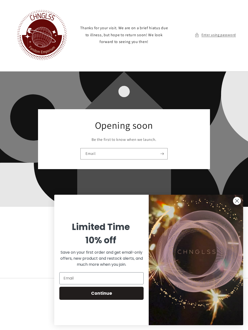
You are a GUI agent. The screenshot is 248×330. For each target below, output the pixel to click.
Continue (101, 293)
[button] (215, 35)
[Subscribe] (162, 153)
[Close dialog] (237, 201)
